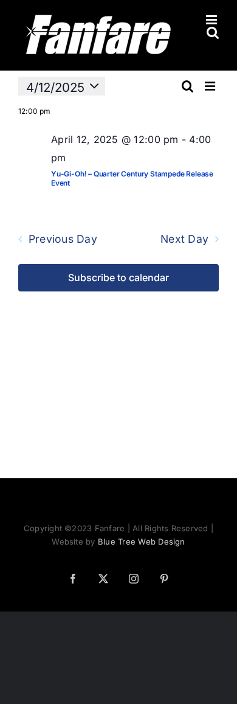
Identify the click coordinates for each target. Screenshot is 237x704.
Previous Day (63, 239)
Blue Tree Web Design (141, 541)
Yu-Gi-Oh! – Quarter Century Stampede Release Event (132, 178)
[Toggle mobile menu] (212, 19)
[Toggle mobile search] (213, 32)
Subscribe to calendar (118, 278)
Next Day (184, 239)
